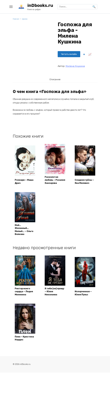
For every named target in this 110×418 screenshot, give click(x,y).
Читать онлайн (69, 54)
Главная (16, 19)
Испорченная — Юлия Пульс (83, 293)
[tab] (55, 79)
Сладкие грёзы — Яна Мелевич (84, 181)
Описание (55, 79)
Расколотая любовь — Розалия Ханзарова (55, 180)
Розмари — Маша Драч (24, 181)
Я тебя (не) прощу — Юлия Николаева (54, 291)
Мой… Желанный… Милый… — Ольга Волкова (24, 229)
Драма (24, 19)
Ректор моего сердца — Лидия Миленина (24, 291)
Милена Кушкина (75, 66)
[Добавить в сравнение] (89, 54)
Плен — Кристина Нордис (24, 338)
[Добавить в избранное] (84, 54)
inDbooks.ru (40, 5)
